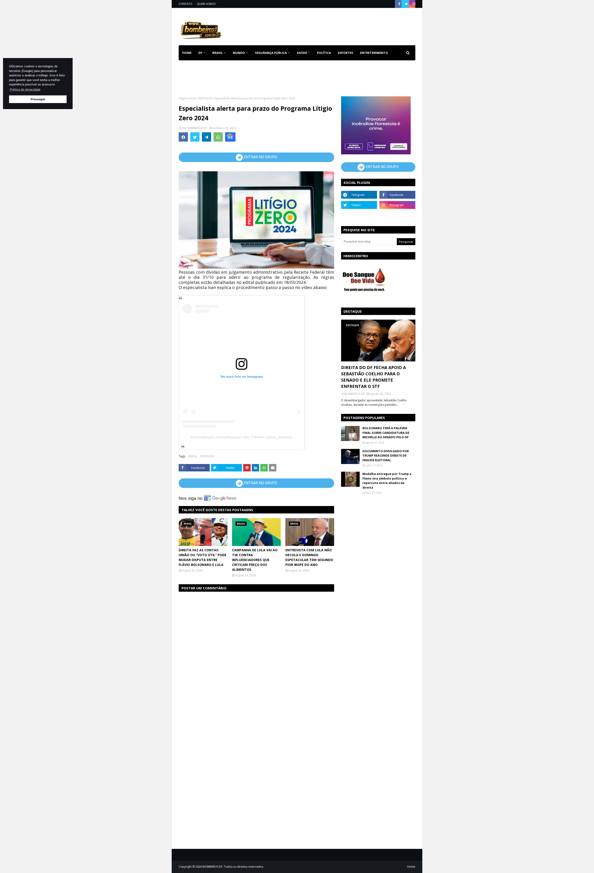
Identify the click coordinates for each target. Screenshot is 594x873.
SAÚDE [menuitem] (302, 53)
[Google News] (230, 137)
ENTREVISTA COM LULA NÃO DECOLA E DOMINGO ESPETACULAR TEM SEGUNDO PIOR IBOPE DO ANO (309, 557)
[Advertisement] (330, 25)
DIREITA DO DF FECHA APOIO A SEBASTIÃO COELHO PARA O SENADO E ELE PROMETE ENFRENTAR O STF (373, 377)
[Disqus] (256, 654)
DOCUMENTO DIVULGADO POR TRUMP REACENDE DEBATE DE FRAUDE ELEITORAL (385, 455)
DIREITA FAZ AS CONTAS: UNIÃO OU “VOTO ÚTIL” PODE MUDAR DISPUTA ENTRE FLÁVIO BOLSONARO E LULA (202, 557)
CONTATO (185, 4)
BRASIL (192, 456)
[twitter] (406, 4)
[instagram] (413, 4)
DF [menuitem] (200, 53)
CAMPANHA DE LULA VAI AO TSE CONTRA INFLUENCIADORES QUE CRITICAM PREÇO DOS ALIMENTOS (255, 560)
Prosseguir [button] (38, 99)
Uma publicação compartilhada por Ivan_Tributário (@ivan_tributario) (241, 437)
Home (411, 867)
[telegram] (359, 195)
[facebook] (399, 4)
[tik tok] (397, 215)
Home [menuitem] (186, 53)
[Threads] (359, 215)
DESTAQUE (205, 98)
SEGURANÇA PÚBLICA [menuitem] (271, 53)
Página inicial (187, 98)
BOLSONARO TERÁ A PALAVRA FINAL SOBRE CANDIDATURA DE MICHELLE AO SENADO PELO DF (385, 432)
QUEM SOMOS (206, 4)
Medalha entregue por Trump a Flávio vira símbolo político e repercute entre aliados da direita (386, 481)
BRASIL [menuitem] (217, 53)
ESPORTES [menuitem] (345, 53)
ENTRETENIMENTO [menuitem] (374, 53)
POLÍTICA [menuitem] (324, 53)
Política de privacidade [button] (25, 89)
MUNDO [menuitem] (239, 53)
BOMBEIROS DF (197, 128)
